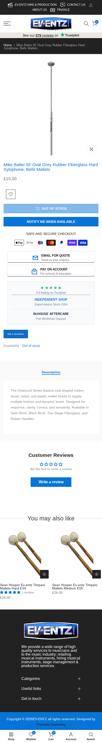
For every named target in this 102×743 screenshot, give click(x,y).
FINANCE (63, 9)
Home (8, 45)
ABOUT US (39, 9)
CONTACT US (76, 4)
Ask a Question (15, 334)
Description (51, 372)
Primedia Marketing (51, 724)
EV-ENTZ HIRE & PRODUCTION (36, 4)
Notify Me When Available (51, 222)
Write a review (51, 482)
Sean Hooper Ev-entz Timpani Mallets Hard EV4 (22, 586)
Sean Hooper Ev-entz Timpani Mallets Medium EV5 (74, 586)
